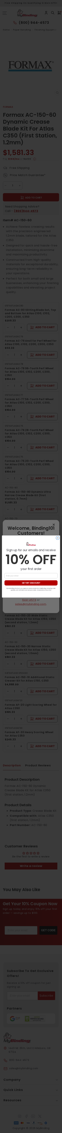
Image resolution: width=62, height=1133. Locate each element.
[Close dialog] (57, 538)
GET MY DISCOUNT (31, 583)
